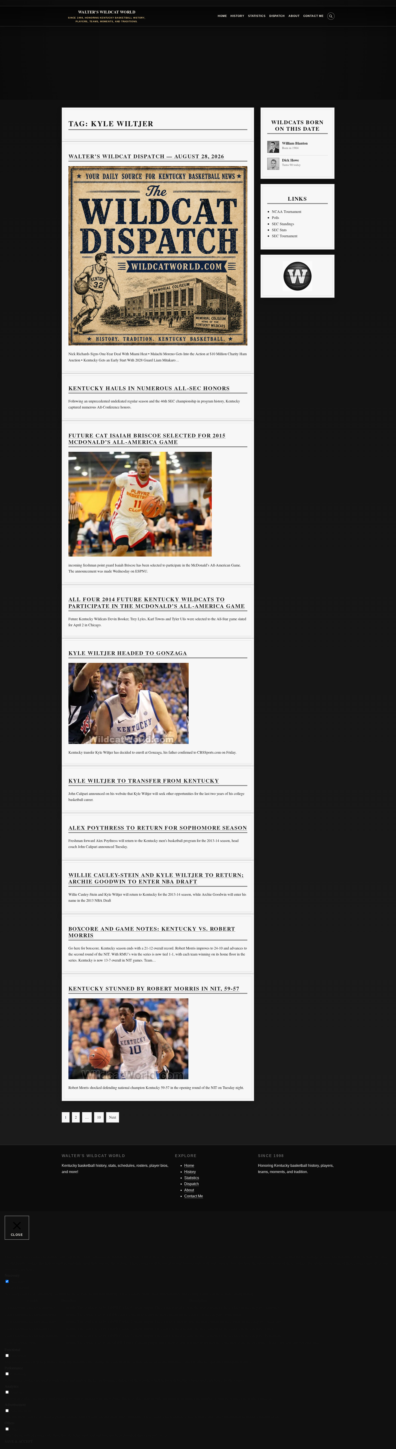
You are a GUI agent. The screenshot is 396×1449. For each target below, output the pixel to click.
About (294, 16)
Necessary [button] (12, 1275)
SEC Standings (283, 223)
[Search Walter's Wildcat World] (331, 16)
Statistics (257, 16)
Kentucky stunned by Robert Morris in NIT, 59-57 (153, 988)
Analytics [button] (11, 1386)
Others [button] (9, 1422)
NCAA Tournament (286, 211)
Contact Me (313, 16)
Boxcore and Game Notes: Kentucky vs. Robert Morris (152, 931)
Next (112, 1117)
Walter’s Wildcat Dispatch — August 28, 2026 (146, 156)
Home (222, 16)
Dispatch (277, 16)
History (237, 16)
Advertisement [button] (15, 1404)
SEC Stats (279, 229)
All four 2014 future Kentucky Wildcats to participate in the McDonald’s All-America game (156, 602)
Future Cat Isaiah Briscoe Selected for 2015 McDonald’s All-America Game (147, 438)
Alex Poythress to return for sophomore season (157, 827)
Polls (275, 217)
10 (99, 1117)
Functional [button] (12, 1349)
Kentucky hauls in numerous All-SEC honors (149, 388)
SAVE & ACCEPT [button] (19, 1441)
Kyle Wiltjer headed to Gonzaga (127, 653)
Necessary (17, 1281)
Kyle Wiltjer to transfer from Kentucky (143, 780)
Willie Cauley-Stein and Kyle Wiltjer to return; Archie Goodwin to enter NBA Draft (156, 878)
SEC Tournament (284, 235)
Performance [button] (14, 1367)
